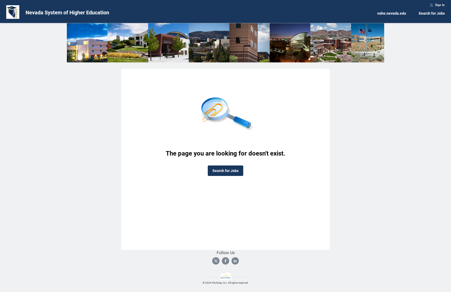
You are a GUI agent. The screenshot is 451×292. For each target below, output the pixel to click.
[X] (215, 261)
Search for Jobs (432, 13)
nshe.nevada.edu (391, 13)
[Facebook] (225, 261)
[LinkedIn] (235, 261)
